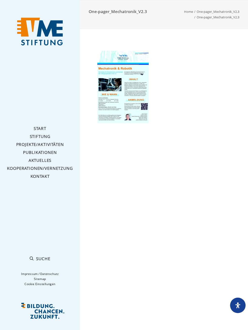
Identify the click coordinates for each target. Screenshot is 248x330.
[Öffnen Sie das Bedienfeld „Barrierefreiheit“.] (238, 305)
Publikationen (40, 152)
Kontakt (40, 176)
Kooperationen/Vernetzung (40, 168)
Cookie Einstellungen (39, 284)
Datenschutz (49, 274)
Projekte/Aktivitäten (40, 144)
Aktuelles (40, 160)
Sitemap (40, 279)
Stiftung (40, 136)
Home (188, 11)
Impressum (29, 274)
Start (40, 128)
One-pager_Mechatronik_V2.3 (218, 11)
